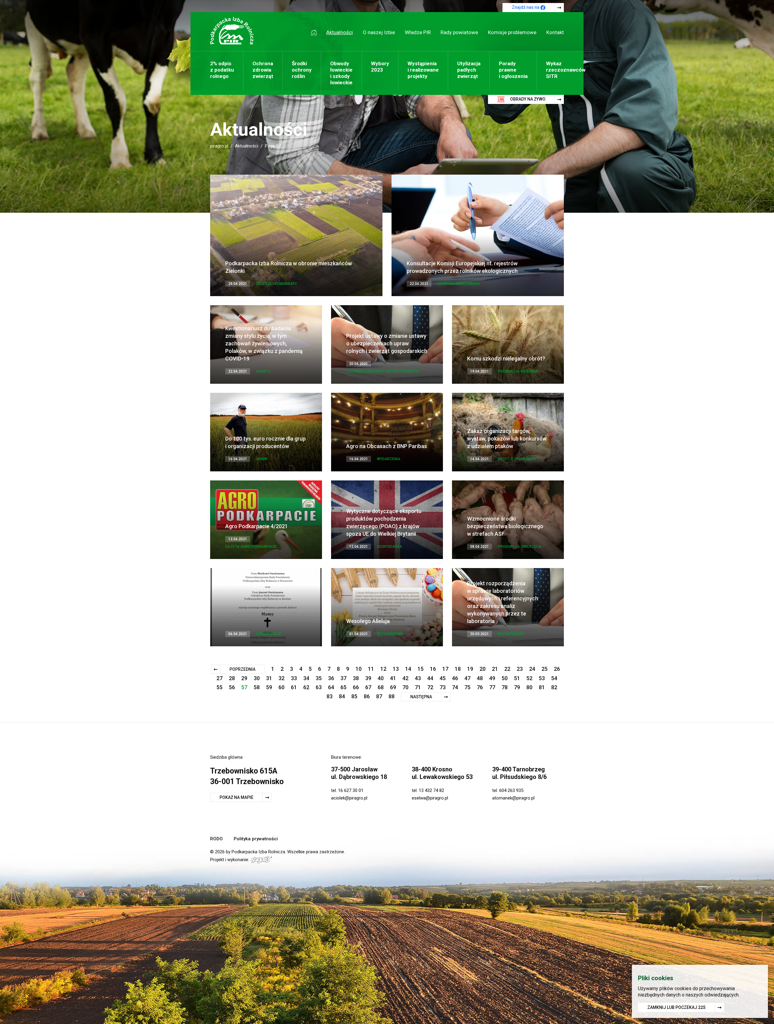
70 (405, 687)
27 (219, 678)
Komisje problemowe (512, 32)
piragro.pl (219, 146)
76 (480, 687)
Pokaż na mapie (236, 797)
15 (421, 669)
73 (443, 687)
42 (405, 678)
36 (331, 678)
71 (418, 687)
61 (294, 687)
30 (257, 678)
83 (330, 696)
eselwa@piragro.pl (430, 798)
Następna (421, 696)
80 (529, 687)
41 (393, 678)
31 (269, 678)
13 (396, 669)
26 (557, 669)
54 (554, 678)
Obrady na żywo (527, 99)
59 (269, 687)
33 (294, 678)
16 (433, 669)
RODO (216, 838)
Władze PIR (418, 32)
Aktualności (339, 32)
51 (517, 678)
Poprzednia (242, 669)
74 (455, 687)
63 (319, 687)
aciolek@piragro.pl (349, 798)
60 (281, 687)
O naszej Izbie (379, 32)
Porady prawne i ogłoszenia (513, 69)
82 (554, 687)
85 (354, 696)
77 (492, 687)
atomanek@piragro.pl (513, 798)
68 (381, 687)
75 (467, 687)
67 (368, 687)
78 (505, 687)
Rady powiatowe (459, 32)
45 (443, 678)
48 (480, 678)
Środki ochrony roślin (302, 69)
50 (505, 678)
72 (430, 687)
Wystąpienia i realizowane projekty (423, 69)
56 (232, 687)
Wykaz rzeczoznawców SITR (565, 69)
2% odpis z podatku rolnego (222, 69)
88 (392, 696)
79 (517, 687)
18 (458, 669)
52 (529, 678)
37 (343, 678)
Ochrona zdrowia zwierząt (262, 69)
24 (532, 669)
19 (470, 669)
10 (359, 669)
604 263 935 (511, 790)
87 (379, 696)
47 (467, 678)
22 (507, 669)
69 (393, 687)
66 (356, 687)
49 (492, 678)
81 (542, 687)
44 (430, 678)
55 (219, 687)
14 (408, 669)
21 (495, 669)
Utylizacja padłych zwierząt (468, 69)
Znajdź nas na (526, 7)
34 (306, 678)
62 (306, 687)
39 (368, 678)
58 (257, 687)
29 (244, 678)
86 (367, 696)
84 (342, 696)
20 (483, 669)
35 (319, 678)
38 (356, 678)
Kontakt (555, 32)
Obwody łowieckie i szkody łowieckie (341, 73)
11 (371, 669)
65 (343, 687)
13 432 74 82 (431, 790)
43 (418, 678)
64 (331, 687)
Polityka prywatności (256, 838)
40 (381, 678)
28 (232, 678)
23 (520, 669)
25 (544, 669)
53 (542, 678)
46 (455, 678)
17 (445, 669)
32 (281, 678)
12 (383, 669)
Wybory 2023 (380, 66)
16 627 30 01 (350, 790)
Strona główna (316, 32)
